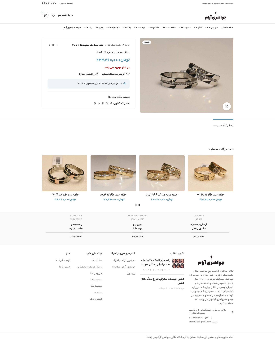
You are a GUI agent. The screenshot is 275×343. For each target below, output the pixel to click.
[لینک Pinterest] (103, 103)
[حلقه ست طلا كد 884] (113, 173)
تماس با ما (64, 267)
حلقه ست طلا (114, 45)
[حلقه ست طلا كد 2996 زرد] (162, 173)
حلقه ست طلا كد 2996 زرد (162, 195)
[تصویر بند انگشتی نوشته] (178, 265)
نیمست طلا (96, 286)
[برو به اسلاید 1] (139, 205)
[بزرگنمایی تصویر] (227, 106)
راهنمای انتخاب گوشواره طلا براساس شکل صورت (155, 262)
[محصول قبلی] (57, 45)
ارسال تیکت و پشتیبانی (89, 267)
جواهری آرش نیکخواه (123, 267)
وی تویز (131, 273)
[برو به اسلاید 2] (136, 205)
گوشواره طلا (96, 299)
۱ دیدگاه (147, 270)
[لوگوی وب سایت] (215, 15)
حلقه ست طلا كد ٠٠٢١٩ (210, 195)
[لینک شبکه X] (107, 103)
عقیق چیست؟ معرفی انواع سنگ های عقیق (162, 281)
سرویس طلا (96, 273)
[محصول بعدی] (49, 45)
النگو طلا (98, 292)
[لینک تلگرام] (95, 103)
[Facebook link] (111, 103)
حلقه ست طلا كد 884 (113, 195)
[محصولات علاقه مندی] (53, 15)
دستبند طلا (96, 279)
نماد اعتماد (96, 260)
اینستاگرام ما (63, 260)
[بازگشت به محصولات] (53, 45)
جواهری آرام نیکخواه (124, 260)
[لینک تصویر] (211, 260)
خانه (127, 45)
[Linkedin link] (99, 103)
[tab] (223, 124)
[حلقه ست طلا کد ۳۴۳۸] (64, 173)
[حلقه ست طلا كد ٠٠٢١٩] (210, 173)
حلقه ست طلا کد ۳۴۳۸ (64, 195)
